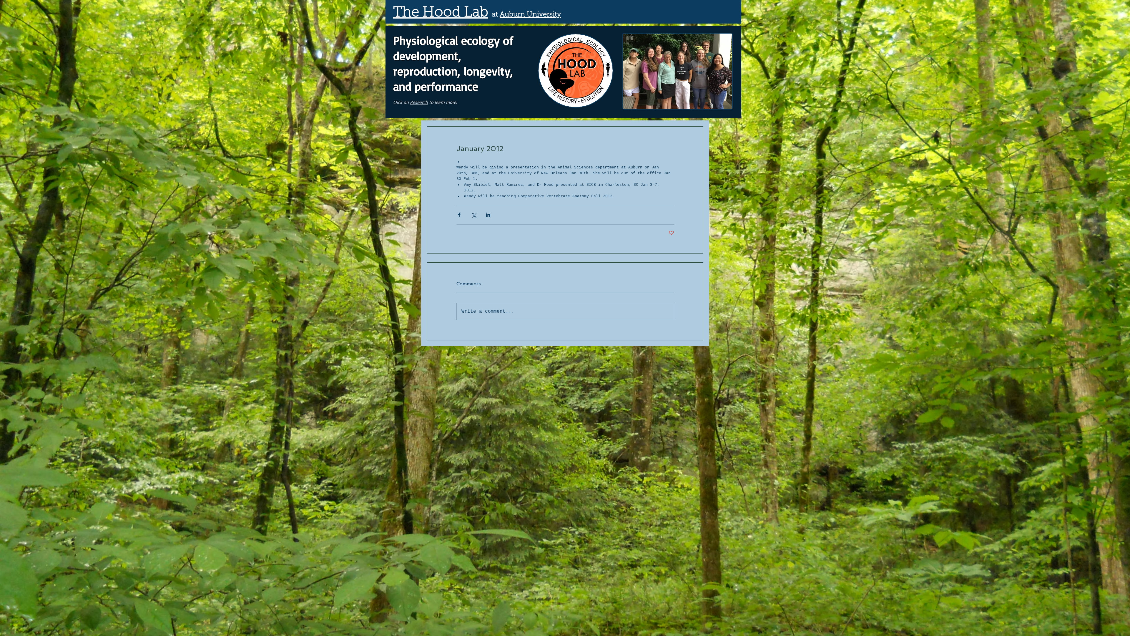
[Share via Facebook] (459, 215)
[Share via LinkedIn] (488, 215)
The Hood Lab (440, 13)
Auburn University (530, 14)
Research (419, 102)
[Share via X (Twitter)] (473, 215)
